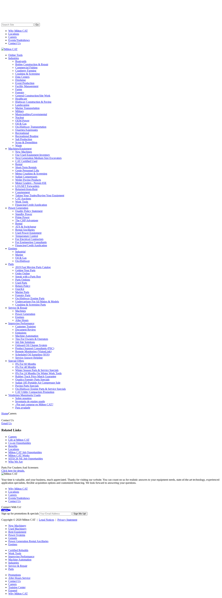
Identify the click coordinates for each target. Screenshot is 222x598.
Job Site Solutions (25, 342)
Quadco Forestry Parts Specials (32, 379)
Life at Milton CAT (18, 439)
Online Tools (15, 55)
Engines (12, 248)
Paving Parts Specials (27, 385)
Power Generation (18, 207)
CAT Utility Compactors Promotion (34, 392)
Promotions (14, 574)
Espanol (12, 590)
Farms (18, 89)
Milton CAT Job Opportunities (25, 452)
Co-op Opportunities (19, 442)
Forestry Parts (22, 295)
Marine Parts (22, 292)
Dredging (20, 80)
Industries (13, 58)
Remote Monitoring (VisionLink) (33, 351)
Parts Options (22, 279)
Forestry (19, 92)
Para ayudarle (22, 407)
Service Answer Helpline (29, 357)
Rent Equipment (17, 531)
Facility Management (26, 86)
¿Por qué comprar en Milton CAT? (34, 404)
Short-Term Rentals (26, 167)
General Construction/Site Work (32, 95)
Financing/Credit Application (31, 204)
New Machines (23, 151)
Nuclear (19, 117)
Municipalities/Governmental (31, 114)
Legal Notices (46, 519)
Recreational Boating (26, 136)
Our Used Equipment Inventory (32, 154)
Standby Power (23, 214)
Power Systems (16, 535)
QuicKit (19, 289)
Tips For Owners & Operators (31, 338)
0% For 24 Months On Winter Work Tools (38, 373)
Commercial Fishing (26, 67)
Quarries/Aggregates (26, 129)
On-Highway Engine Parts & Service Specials (40, 388)
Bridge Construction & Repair (31, 64)
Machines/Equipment (20, 148)
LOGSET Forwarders (27, 186)
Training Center (16, 587)
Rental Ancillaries (25, 229)
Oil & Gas (21, 123)
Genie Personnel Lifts (27, 170)
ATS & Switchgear (25, 226)
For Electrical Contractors (29, 239)
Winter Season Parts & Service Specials (36, 370)
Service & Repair (17, 307)
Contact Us (14, 43)
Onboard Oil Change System (31, 345)
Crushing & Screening (27, 73)
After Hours (21, 320)
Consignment (22, 192)
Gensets (12, 538)
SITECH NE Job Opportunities (25, 458)
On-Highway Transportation (30, 126)
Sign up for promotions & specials (20, 513)
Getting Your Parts (25, 270)
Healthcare (21, 98)
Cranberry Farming (25, 70)
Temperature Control (26, 236)
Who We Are (15, 461)
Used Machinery (17, 528)
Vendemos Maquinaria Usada (24, 395)
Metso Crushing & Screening (31, 173)
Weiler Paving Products (28, 179)
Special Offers (16, 360)
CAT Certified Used (26, 161)
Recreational (22, 133)
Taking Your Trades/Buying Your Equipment (39, 195)
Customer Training (25, 326)
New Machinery (17, 525)
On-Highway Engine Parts (29, 298)
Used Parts (21, 282)
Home (4, 413)
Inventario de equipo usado (30, 401)
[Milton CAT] (9, 49)
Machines (20, 310)
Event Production (24, 83)
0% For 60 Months (25, 363)
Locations (13, 33)
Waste (18, 145)
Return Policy (22, 285)
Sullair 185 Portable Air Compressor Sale (37, 382)
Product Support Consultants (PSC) (34, 348)
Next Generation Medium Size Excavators (38, 158)
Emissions (20, 332)
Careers (12, 37)
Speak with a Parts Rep (28, 276)
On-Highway (22, 260)
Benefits (12, 446)
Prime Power (22, 217)
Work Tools (21, 201)
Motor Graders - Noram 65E (30, 182)
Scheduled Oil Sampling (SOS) (32, 354)
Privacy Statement (67, 519)
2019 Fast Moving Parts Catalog (33, 267)
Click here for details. (13, 470)
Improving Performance (21, 323)
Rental (18, 164)
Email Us (6, 423)
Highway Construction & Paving (33, 101)
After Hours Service (19, 578)
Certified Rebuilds (18, 550)
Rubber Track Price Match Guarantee (35, 376)
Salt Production (23, 139)
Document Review (25, 329)
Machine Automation (26, 335)
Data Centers (22, 76)
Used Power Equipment (28, 232)
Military (19, 111)
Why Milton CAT (18, 30)
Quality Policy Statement (28, 211)
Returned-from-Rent (26, 189)
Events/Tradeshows (19, 40)
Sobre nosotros (23, 398)
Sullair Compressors (26, 176)
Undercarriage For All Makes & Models (37, 301)
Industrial (20, 251)
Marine (19, 254)
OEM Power (22, 120)
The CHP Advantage (26, 220)
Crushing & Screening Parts (30, 304)
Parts (11, 264)
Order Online (22, 273)
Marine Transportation (27, 108)
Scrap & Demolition (26, 142)
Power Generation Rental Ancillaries (28, 541)
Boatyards (20, 61)
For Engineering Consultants (31, 242)
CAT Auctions (23, 198)
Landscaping (22, 104)
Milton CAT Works (18, 455)
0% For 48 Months (25, 367)
